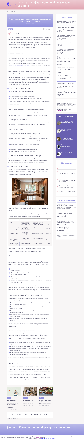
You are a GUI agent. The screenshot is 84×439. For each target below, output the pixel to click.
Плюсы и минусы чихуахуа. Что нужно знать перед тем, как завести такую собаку (66, 207)
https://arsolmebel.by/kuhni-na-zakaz (20, 65)
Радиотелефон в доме (67, 152)
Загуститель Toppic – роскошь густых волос (66, 229)
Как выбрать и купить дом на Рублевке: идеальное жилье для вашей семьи (67, 173)
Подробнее (59, 110)
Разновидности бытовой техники (65, 145)
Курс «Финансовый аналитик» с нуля (66, 235)
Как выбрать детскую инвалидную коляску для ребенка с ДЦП (64, 77)
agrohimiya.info (51, 438)
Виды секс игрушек (64, 168)
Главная (9, 11)
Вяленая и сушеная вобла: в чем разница (66, 43)
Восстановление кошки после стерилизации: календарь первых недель (66, 36)
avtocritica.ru (44, 438)
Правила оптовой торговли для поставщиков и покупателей (67, 186)
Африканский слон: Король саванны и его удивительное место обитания (65, 215)
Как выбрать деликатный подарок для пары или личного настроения (66, 92)
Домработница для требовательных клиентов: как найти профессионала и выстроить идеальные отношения (66, 60)
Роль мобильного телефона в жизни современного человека (67, 138)
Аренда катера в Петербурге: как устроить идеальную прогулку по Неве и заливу (65, 84)
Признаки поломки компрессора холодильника (66, 130)
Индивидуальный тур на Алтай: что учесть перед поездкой (66, 21)
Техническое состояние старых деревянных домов (67, 192)
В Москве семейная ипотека (63, 102)
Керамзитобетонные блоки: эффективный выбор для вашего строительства (67, 180)
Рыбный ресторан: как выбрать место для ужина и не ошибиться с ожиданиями (66, 29)
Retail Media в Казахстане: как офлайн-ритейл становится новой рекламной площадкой (66, 69)
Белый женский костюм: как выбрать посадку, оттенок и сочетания (65, 50)
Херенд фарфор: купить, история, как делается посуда (67, 123)
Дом (13, 11)
